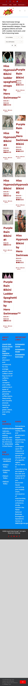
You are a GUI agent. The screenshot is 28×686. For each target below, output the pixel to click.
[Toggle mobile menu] (25, 11)
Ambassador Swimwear (20, 356)
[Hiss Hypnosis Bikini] (7, 170)
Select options (6, 111)
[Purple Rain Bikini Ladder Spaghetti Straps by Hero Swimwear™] (7, 275)
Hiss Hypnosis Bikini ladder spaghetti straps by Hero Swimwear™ (12, 81)
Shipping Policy (6, 471)
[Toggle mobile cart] (20, 11)
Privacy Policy (6, 466)
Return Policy (5, 477)
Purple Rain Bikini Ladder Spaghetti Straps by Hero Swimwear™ (12, 297)
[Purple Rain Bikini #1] (7, 217)
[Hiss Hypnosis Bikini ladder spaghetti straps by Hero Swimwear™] (7, 57)
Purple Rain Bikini (20, 73)
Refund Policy (6, 483)
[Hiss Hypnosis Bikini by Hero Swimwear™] (20, 221)
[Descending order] (21, 37)
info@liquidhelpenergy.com (7, 428)
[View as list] (15, 45)
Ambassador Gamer (20, 345)
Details (10, 110)
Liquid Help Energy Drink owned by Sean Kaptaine (7, 348)
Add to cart (6, 251)
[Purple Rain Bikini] (20, 59)
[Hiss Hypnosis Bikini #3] (7, 122)
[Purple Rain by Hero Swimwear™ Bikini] (20, 118)
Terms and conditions (7, 460)
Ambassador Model (20, 350)
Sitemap (17, 533)
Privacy (6, 684)
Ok (23, 682)
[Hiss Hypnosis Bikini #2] (20, 170)
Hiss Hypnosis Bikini (9, 184)
